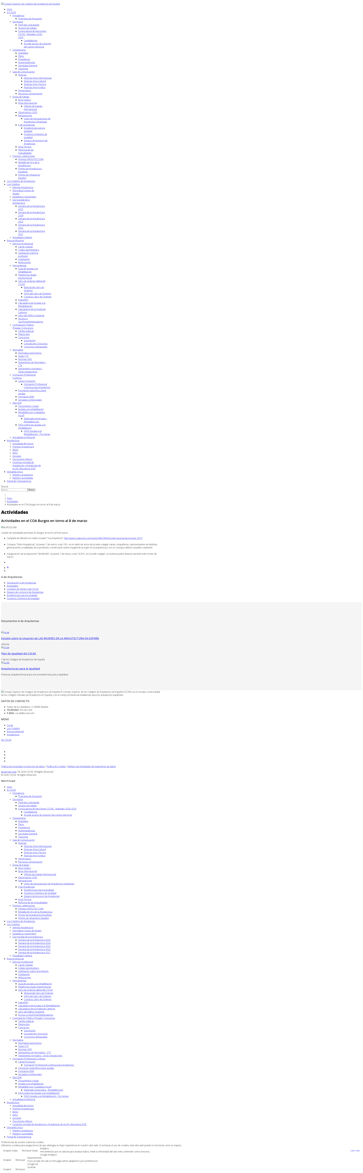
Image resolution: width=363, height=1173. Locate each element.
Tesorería (23, 68)
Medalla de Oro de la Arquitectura (28, 164)
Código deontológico (28, 249)
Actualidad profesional (23, 437)
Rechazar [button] (20, 1159)
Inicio (9, 9)
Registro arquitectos (22, 474)
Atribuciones (24, 262)
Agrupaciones (25, 115)
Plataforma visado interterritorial (27, 276)
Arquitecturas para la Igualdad (22, 595)
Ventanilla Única (15, 471)
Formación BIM (26, 396)
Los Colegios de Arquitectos (21, 181)
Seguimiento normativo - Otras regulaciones (30, 370)
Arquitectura (13, 440)
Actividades (12, 501)
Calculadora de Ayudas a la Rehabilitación (31, 304)
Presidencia (18, 15)
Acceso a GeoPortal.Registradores (30, 320)
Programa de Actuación (30, 18)
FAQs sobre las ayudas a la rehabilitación (39, 1093)
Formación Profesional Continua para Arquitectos (37, 386)
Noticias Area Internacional (37, 78)
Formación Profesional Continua (28, 1058)
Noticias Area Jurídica (34, 87)
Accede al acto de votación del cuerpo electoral (37, 45)
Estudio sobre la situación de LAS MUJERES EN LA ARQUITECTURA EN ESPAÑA (50, 638)
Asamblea (23, 53)
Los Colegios (13, 184)
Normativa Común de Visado (26, 930)
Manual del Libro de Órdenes (38, 993)
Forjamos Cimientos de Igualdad (23, 598)
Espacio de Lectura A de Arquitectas (25, 592)
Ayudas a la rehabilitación (31, 409)
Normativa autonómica (29, 352)
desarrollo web (8, 771)
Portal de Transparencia (19, 481)
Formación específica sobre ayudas (36, 1068)
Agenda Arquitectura (22, 187)
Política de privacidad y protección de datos (23, 766)
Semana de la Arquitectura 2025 (34, 939)
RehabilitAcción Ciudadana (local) (34, 1086)
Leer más (355, 1150)
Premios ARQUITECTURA (31, 159)
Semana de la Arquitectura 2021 (34, 952)
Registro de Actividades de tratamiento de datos (91, 766)
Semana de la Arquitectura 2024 (34, 943)
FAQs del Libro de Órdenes (37, 293)
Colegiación (24, 259)
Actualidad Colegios (22, 237)
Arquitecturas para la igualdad (39, 890)
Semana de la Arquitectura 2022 (34, 949)
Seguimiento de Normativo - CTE (34, 1052)
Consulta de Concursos (36, 343)
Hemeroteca (24, 90)
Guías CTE (23, 356)
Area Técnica (24, 146)
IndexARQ (23, 299)
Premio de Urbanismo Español (33, 918)
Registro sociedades (22, 477)
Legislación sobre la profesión (33, 971)
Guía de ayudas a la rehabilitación (28, 270)
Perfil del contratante (28, 24)
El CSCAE (11, 12)
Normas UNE (25, 359)
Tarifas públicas (26, 331)
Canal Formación (26, 381)
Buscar (4, 486)
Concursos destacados (35, 346)
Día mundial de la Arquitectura (21, 201)
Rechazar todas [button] (30, 1150)
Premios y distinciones (23, 156)
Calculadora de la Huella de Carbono (36, 1008)
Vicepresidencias (26, 62)
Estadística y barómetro (24, 196)
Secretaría (17, 21)
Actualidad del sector (23, 443)
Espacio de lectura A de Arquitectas (42, 896)
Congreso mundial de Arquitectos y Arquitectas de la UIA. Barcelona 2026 (26, 465)
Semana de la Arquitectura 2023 (34, 946)
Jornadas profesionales (30, 399)
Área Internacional (27, 103)
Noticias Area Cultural (35, 81)
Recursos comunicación (30, 93)
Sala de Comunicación (23, 71)
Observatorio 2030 (27, 112)
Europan (16, 456)
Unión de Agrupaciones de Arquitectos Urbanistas (37, 120)
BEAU (15, 449)
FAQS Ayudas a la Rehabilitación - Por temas (37, 432)
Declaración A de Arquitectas (21, 582)
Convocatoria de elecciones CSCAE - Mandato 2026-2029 (32, 34)
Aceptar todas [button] (10, 1150)
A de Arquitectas (26, 124)
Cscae (10, 725)
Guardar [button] (31, 1167)
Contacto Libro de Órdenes (37, 296)
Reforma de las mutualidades (25, 151)
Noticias (22, 74)
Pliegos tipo (24, 334)
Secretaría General (27, 65)
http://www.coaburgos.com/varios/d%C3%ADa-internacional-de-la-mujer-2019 (103, 538)
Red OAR (17, 402)
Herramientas (19, 265)
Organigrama (19, 49)
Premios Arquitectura (23, 446)
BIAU (15, 452)
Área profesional (15, 240)
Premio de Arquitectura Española (34, 914)
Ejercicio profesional (22, 243)
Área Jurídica (24, 99)
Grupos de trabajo (27, 28)
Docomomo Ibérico (22, 459)
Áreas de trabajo (20, 96)
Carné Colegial (25, 246)
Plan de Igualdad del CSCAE (18, 653)
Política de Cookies (56, 766)
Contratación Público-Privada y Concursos (23, 326)
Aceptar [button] (7, 1159)
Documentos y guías (28, 406)
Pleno (21, 56)
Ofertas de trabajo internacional (33, 108)
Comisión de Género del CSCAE (23, 589)
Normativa (17, 349)
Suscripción (29, 340)
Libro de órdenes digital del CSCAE (35, 989)
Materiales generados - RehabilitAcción (35, 420)
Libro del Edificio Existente (31, 315)
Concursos (23, 337)
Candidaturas (30, 40)
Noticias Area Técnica (35, 84)
